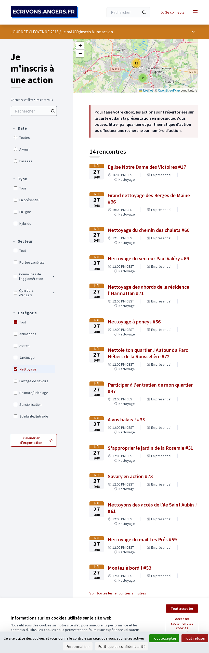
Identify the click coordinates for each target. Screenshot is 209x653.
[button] (19, 128)
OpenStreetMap (169, 90)
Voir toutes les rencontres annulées (117, 593)
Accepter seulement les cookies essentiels (182, 625)
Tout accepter (182, 608)
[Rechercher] (144, 12)
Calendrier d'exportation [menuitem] (31, 440)
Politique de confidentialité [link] (122, 646)
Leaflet (147, 90)
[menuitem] (34, 111)
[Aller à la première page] (45, 12)
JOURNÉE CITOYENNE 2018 (35, 31)
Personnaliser (78, 646)
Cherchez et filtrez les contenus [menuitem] (32, 100)
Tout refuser (195, 638)
